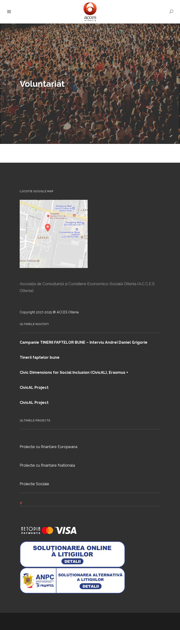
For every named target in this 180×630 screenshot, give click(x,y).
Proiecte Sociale (34, 483)
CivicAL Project (34, 387)
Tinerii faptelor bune (40, 357)
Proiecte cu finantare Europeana (48, 446)
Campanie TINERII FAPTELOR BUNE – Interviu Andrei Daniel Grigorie (83, 342)
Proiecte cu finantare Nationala (47, 465)
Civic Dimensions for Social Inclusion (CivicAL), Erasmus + (74, 372)
